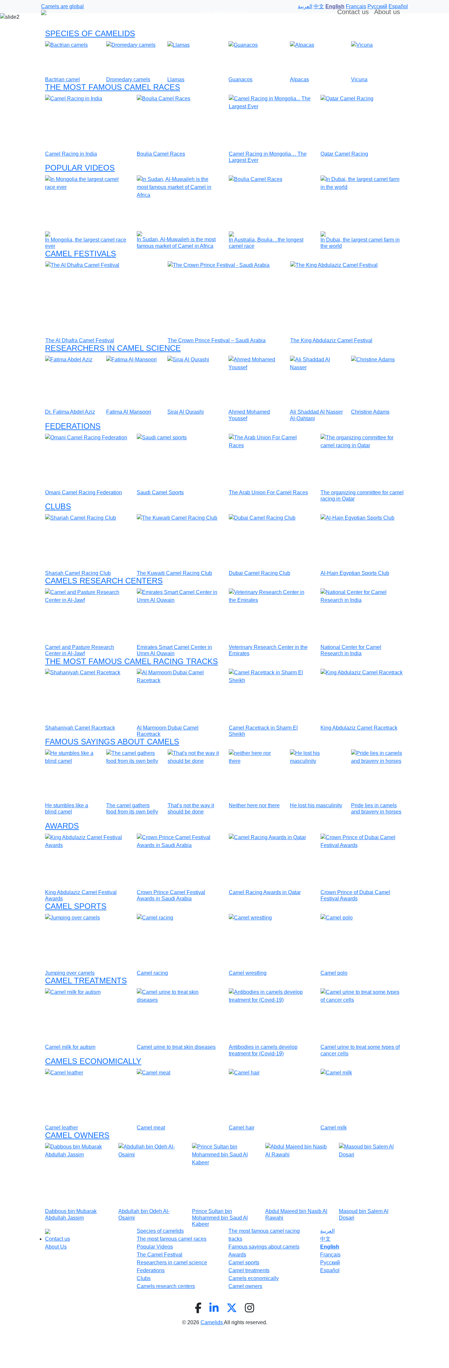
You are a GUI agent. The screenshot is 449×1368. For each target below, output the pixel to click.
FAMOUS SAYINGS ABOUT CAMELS (112, 741)
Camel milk (333, 1127)
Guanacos (240, 79)
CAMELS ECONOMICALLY (93, 1061)
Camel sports (243, 1262)
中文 (325, 1239)
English (329, 1247)
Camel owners (245, 1286)
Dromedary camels (128, 79)
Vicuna (359, 79)
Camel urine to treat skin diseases (176, 1047)
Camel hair (241, 1127)
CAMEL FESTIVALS (80, 253)
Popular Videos (155, 1247)
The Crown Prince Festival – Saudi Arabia (217, 340)
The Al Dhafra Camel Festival (79, 340)
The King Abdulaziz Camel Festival (331, 340)
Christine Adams (370, 412)
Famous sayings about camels (263, 1247)
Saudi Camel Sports (160, 492)
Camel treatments (249, 1270)
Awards (237, 1254)
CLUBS (58, 506)
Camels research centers (166, 1286)
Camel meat (151, 1127)
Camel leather (61, 1127)
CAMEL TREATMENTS (86, 980)
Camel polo (333, 973)
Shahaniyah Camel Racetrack (80, 728)
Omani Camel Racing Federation (83, 492)
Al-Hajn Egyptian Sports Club (354, 573)
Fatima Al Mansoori (128, 412)
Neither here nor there (254, 805)
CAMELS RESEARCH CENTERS (104, 580)
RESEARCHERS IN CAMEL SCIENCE (113, 348)
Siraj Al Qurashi (185, 412)
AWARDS (62, 825)
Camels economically (253, 1278)
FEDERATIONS (73, 426)
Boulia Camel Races (161, 154)
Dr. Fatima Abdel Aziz (70, 412)
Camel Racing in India (71, 154)
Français (330, 1254)
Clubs (144, 1278)
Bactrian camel (62, 79)
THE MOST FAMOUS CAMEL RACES (112, 87)
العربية (327, 1231)
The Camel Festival (159, 1254)
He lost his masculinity (316, 805)
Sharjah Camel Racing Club (78, 573)
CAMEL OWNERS (77, 1135)
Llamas (175, 79)
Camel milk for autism (70, 1047)
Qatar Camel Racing (344, 154)
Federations (151, 1270)
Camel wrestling (248, 973)
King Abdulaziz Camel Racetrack (358, 728)
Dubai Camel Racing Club (259, 573)
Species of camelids (160, 1231)
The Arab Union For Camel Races (268, 492)
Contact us (57, 1239)
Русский (330, 1262)
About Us (56, 1247)
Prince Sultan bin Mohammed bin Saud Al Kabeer (220, 1217)
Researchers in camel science (172, 1262)
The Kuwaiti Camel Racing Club (174, 573)
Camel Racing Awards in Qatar (265, 892)
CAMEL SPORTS (75, 906)
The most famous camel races (171, 1239)
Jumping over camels (70, 973)
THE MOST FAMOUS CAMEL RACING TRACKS (131, 661)
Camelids (212, 1322)
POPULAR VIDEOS (80, 167)
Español (330, 1270)
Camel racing (152, 973)
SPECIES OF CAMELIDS (90, 33)
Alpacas (299, 79)
